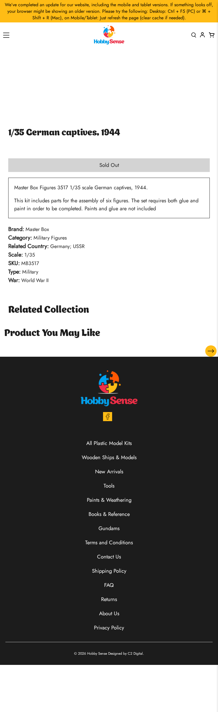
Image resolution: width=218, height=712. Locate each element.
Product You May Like (52, 333)
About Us (109, 613)
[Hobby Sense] (109, 35)
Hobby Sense (97, 653)
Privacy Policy (109, 627)
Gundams (109, 528)
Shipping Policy (109, 571)
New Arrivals (109, 471)
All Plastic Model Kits (109, 443)
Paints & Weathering (109, 500)
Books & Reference (109, 514)
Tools (109, 486)
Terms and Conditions (109, 542)
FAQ (109, 585)
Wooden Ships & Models (109, 457)
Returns (109, 599)
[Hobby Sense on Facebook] (107, 419)
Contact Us (109, 556)
